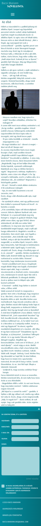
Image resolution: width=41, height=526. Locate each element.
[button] (13, 14)
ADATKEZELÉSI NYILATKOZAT (12, 509)
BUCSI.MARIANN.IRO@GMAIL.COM (15, 522)
